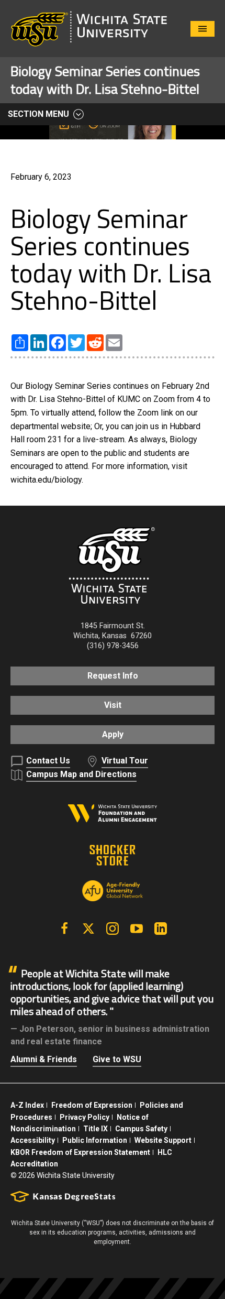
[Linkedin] (160, 928)
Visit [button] (112, 705)
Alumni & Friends (43, 1059)
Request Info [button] (112, 676)
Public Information (94, 1140)
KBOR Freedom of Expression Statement (80, 1152)
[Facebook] (64, 928)
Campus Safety (141, 1129)
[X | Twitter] (88, 928)
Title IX (95, 1129)
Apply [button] (112, 734)
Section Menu (38, 114)
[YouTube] (136, 928)
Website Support (163, 1140)
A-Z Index (27, 1105)
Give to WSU (117, 1059)
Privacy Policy (84, 1117)
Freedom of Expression (91, 1105)
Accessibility (32, 1140)
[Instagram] (112, 928)
